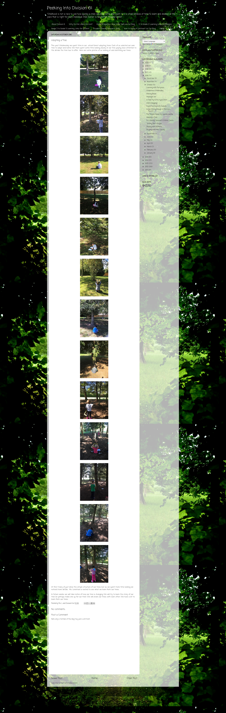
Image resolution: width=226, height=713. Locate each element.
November (151, 82)
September (151, 134)
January (150, 153)
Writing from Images (154, 123)
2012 (147, 166)
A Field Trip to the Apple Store (156, 100)
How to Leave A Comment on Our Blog (140, 28)
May (148, 140)
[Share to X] (89, 603)
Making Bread (151, 94)
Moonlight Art (151, 97)
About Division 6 (58, 24)
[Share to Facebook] (92, 603)
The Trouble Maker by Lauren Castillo (159, 114)
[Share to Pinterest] (94, 603)
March (149, 146)
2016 (147, 76)
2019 (147, 66)
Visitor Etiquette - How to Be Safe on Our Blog (115, 24)
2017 (147, 72)
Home (162, 28)
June (149, 137)
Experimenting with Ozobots (156, 106)
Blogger (126, 692)
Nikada (112, 692)
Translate (159, 44)
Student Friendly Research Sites (106, 28)
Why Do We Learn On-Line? (80, 24)
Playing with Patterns (154, 126)
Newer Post (56, 678)
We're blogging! (151, 103)
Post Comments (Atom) (69, 683)
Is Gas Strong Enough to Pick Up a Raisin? (158, 110)
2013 (147, 163)
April (149, 143)
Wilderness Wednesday (154, 90)
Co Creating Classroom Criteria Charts (159, 120)
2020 (147, 63)
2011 (146, 170)
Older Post (132, 678)
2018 (147, 69)
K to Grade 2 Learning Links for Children (155, 24)
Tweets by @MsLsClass (150, 53)
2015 (147, 157)
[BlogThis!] (87, 603)
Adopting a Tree (151, 117)
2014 (147, 160)
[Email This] (85, 603)
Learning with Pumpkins (155, 87)
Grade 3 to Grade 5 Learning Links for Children (70, 28)
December (151, 78)
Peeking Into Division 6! (69, 8)
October (150, 85)
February (150, 150)
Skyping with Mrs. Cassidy (155, 130)
